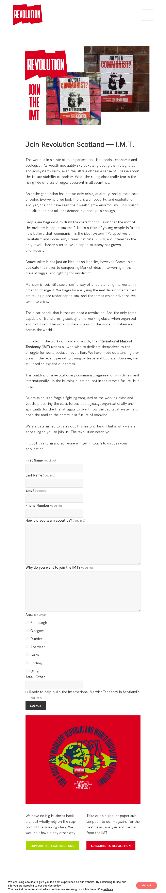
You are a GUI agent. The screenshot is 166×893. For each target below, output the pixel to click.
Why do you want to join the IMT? (60, 567)
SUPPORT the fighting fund (52, 846)
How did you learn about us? (55, 520)
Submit (36, 706)
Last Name (40, 475)
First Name (41, 460)
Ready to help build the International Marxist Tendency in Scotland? (84, 695)
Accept (146, 885)
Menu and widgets (147, 20)
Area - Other (35, 677)
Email (36, 490)
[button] (28, 15)
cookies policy (52, 885)
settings (108, 889)
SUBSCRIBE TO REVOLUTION (111, 846)
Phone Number (44, 505)
